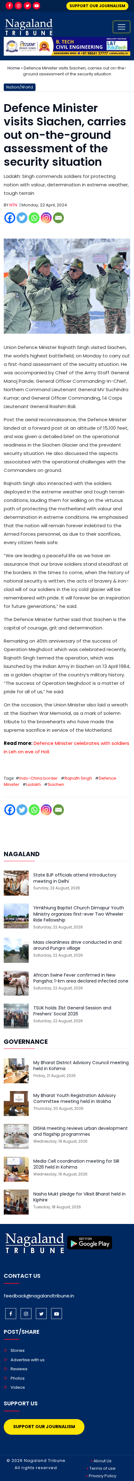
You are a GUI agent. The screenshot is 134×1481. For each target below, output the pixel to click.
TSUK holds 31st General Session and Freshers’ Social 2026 (72, 1011)
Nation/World (19, 87)
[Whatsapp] (34, 217)
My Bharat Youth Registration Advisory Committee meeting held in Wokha (74, 1099)
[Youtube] (36, 5)
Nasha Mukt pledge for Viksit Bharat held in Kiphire (79, 1197)
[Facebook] (9, 5)
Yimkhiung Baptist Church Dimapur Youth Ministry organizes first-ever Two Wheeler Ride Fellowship (78, 914)
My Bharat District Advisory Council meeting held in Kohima (81, 1066)
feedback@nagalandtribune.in (39, 1295)
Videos (18, 1387)
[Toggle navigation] (121, 27)
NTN (13, 205)
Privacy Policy (102, 1476)
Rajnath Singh (78, 778)
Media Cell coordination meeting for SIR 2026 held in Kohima (76, 1164)
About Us (102, 1461)
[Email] (58, 217)
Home (13, 68)
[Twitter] (27, 5)
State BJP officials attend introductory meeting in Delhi (75, 878)
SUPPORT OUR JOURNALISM (97, 5)
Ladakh (33, 784)
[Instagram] (18, 5)
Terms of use (102, 1468)
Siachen (56, 784)
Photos (18, 1378)
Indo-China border (38, 778)
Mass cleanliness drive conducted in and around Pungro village (77, 945)
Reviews (19, 1369)
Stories (18, 1350)
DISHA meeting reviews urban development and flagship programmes (80, 1131)
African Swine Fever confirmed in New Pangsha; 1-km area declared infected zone (80, 978)
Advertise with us (28, 1360)
